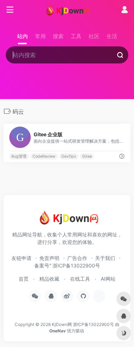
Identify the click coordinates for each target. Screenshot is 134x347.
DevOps (68, 156)
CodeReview (44, 156)
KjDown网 (62, 324)
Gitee (87, 156)
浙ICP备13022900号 (93, 324)
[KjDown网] (67, 9)
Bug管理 (18, 156)
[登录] (124, 10)
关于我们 (105, 258)
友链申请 (21, 258)
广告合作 (77, 258)
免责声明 (49, 258)
